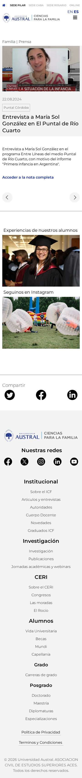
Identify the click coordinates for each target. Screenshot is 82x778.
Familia (8, 42)
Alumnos (41, 621)
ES (76, 12)
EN (70, 12)
